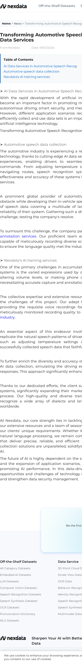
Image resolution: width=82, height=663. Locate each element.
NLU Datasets (9, 620)
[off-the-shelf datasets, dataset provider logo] (13, 7)
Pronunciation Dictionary (17, 614)
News (17, 23)
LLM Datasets (9, 581)
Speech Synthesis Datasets (18, 601)
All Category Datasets (15, 568)
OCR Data (65, 581)
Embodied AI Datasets (15, 575)
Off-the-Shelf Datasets (57, 6)
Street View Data (70, 575)
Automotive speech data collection (32, 71)
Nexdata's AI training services (27, 77)
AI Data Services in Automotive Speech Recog (40, 66)
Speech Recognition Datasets (20, 594)
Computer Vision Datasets (18, 588)
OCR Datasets (10, 607)
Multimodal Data (70, 614)
